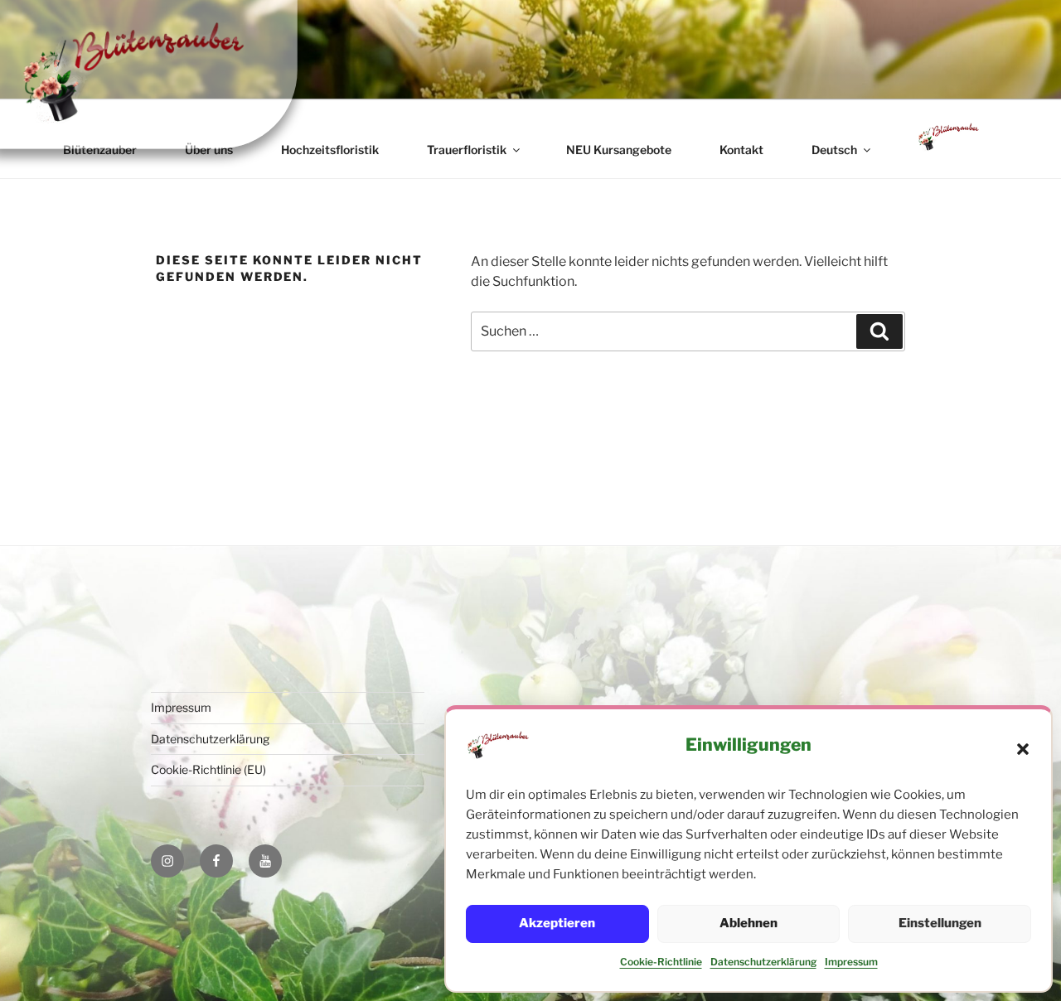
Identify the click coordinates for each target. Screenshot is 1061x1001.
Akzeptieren (557, 923)
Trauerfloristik (466, 150)
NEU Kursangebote (618, 150)
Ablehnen (748, 923)
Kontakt (741, 150)
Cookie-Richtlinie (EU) (208, 769)
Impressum (851, 961)
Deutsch (834, 150)
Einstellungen (940, 923)
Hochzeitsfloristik (330, 150)
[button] (1023, 749)
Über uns (209, 150)
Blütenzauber (100, 150)
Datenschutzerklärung (763, 961)
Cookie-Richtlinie (661, 961)
